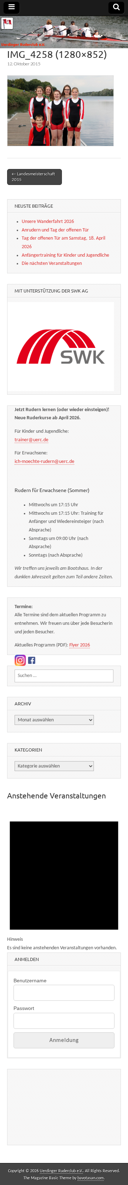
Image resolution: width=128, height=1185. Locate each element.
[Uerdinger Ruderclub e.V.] (64, 32)
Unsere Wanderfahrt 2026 (48, 221)
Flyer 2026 (79, 645)
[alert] (64, 880)
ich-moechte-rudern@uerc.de (44, 461)
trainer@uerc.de (31, 440)
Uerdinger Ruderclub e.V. (61, 1171)
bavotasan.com (91, 1178)
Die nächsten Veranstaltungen (52, 263)
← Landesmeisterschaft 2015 (33, 177)
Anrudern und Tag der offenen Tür (55, 230)
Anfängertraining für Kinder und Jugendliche (65, 255)
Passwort (24, 1008)
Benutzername (30, 980)
